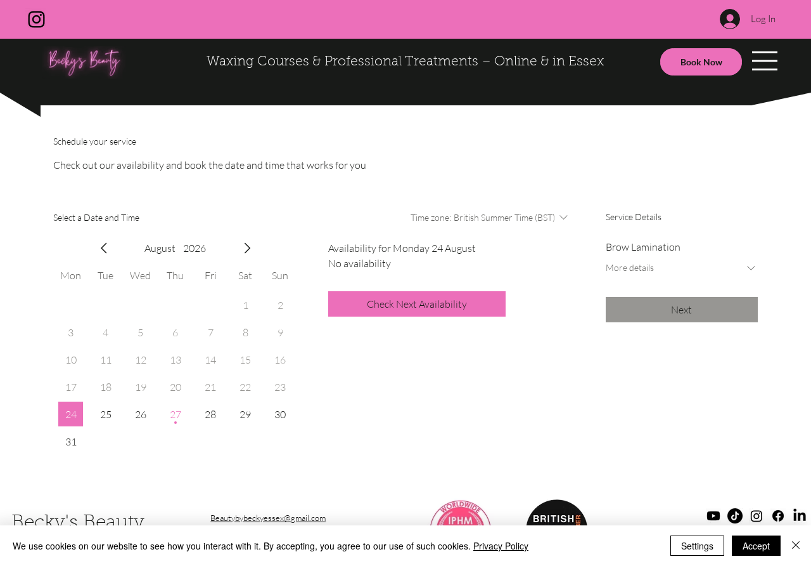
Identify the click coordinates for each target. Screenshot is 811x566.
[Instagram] (36, 19)
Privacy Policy (500, 545)
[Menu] (765, 61)
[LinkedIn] (799, 515)
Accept (756, 545)
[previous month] (104, 248)
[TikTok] (735, 515)
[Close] (795, 546)
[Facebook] (778, 515)
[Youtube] (713, 515)
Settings (697, 545)
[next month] (247, 248)
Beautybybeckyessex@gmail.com (268, 518)
